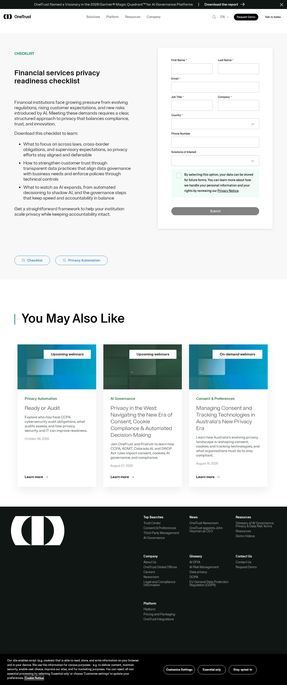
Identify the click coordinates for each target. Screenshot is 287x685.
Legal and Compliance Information (159, 583)
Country (177, 115)
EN (222, 17)
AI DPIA (194, 562)
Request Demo (246, 567)
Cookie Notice (34, 678)
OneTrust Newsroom (204, 523)
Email (175, 78)
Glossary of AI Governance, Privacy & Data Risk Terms (255, 524)
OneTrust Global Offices (160, 567)
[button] (283, 4)
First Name (179, 60)
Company (225, 97)
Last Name (226, 60)
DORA (193, 577)
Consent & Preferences (160, 528)
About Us (150, 562)
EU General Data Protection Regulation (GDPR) (208, 583)
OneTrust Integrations (159, 619)
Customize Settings (179, 670)
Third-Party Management (161, 532)
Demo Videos (245, 536)
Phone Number (180, 133)
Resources (243, 531)
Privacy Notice (228, 190)
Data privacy (198, 572)
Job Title (177, 97)
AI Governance (154, 537)
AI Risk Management (204, 567)
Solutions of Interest (183, 152)
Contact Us (243, 562)
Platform (150, 609)
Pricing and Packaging (159, 614)
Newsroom (151, 577)
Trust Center (152, 523)
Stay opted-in (242, 670)
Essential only (212, 670)
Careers (149, 572)
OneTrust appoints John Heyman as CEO (206, 529)
